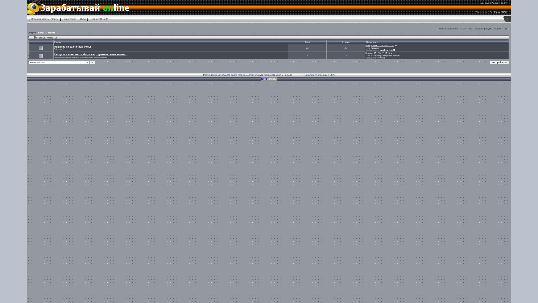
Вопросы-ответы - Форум (44, 19)
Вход (83, 19)
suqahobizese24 (387, 50)
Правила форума (483, 28)
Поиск (497, 28)
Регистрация (69, 19)
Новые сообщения (448, 28)
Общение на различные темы (72, 46)
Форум (32, 33)
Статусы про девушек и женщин (385, 56)
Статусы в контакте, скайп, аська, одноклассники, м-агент (90, 54)
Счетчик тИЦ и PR (99, 19)
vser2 (382, 58)
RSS (504, 12)
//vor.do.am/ (299, 75)
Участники (466, 28)
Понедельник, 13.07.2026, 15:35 (379, 45)
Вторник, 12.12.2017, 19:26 (377, 53)
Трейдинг (375, 48)
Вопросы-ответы (46, 33)
